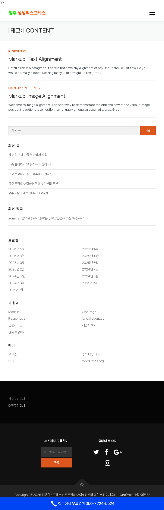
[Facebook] (106, 452)
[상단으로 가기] (82, 485)
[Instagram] (107, 463)
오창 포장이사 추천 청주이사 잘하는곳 (31, 174)
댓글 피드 (14, 361)
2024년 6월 (16, 276)
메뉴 (150, 12)
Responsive (17, 51)
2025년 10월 (91, 256)
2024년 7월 (90, 269)
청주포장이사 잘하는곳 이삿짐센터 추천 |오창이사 (52, 218)
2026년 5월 (16, 249)
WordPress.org (93, 361)
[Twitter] (96, 452)
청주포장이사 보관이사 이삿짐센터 (29, 193)
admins (13, 218)
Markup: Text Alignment (35, 59)
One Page (89, 312)
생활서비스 (15, 325)
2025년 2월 (16, 269)
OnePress (127, 495)
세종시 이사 (89, 325)
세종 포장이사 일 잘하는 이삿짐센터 (30, 164)
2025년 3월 (90, 263)
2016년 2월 (90, 283)
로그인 (12, 354)
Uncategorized (93, 318)
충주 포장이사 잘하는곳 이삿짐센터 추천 (33, 183)
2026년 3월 (16, 256)
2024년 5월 (90, 276)
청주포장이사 (16, 399)
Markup (14, 88)
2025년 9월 (16, 263)
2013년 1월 (15, 290)
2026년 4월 (90, 249)
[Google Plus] (118, 452)
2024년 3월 (16, 283)
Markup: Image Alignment (36, 96)
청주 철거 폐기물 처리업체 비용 (27, 155)
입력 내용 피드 (91, 354)
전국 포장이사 (17, 332)
